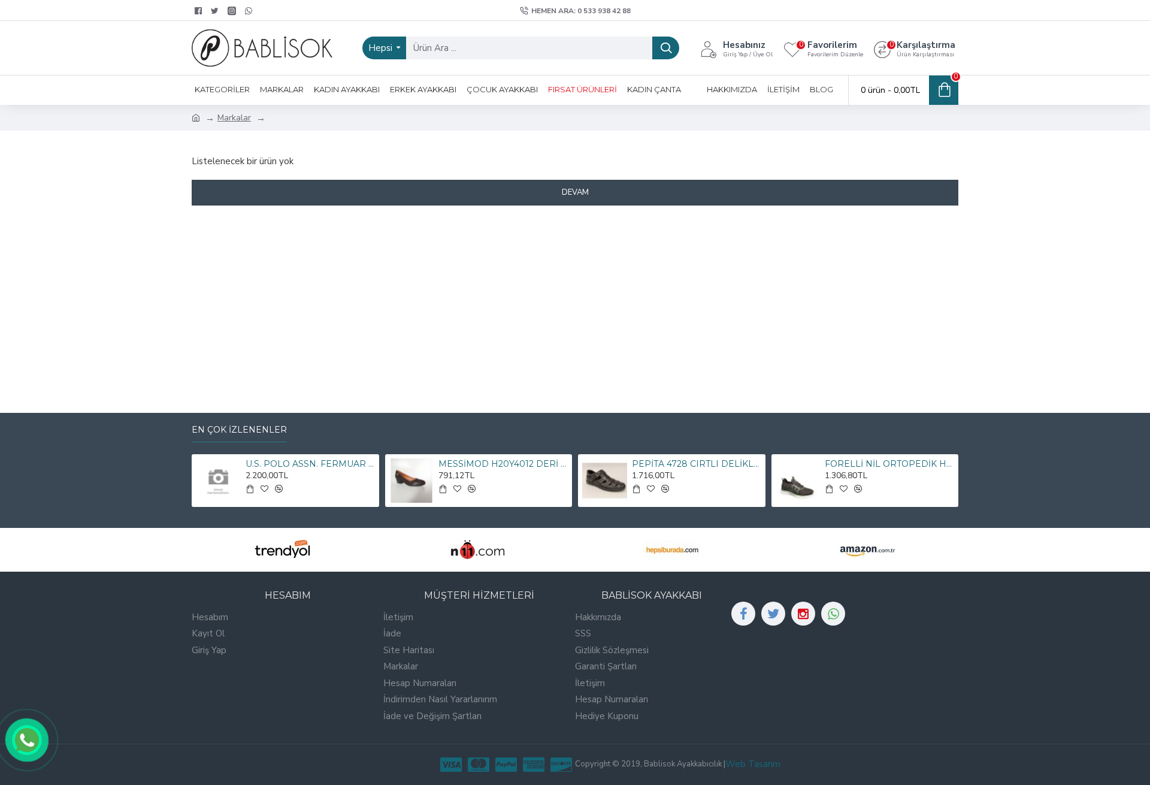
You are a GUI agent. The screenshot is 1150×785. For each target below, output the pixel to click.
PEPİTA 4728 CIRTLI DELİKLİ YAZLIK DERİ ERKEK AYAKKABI (696, 463)
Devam (575, 192)
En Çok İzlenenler (239, 430)
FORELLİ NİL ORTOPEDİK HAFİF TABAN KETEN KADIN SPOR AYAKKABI (889, 463)
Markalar (234, 117)
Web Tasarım (752, 764)
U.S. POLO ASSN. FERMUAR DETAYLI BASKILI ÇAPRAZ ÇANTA (310, 463)
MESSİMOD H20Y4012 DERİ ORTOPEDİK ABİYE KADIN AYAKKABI (503, 463)
